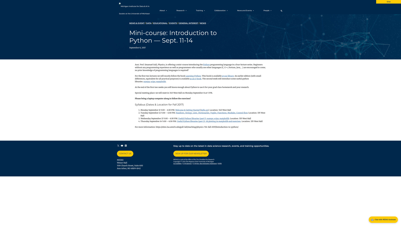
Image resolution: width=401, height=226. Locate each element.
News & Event (136, 23)
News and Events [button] (244, 11)
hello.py (204, 110)
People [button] (266, 11)
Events (173, 23)
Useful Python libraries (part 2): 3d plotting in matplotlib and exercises (209, 121)
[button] (281, 10)
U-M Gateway (187, 163)
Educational (160, 23)
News (203, 23)
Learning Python (193, 76)
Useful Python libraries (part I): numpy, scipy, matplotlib (203, 118)
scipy (153, 81)
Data (148, 23)
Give (389, 2)
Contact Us (125, 153)
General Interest (188, 23)
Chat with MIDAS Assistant (383, 219)
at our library (228, 76)
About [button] (162, 11)
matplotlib (161, 81)
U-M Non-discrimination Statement (205, 163)
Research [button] (180, 11)
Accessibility (177, 163)
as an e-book (195, 79)
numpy (146, 81)
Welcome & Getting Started (187, 110)
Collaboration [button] (220, 11)
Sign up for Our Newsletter (191, 153)
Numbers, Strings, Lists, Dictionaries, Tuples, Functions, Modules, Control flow (211, 113)
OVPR (220, 163)
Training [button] (199, 11)
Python (206, 64)
